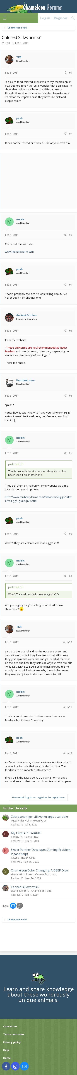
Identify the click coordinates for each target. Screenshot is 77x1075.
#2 (70, 134)
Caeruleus (16, 837)
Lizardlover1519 (20, 890)
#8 (70, 534)
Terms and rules (13, 1034)
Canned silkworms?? (25, 887)
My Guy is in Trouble (25, 833)
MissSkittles (18, 820)
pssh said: (14, 464)
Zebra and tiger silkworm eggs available (39, 816)
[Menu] (5, 18)
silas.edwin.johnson (22, 874)
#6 (70, 395)
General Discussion (46, 874)
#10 (70, 642)
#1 (70, 72)
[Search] (73, 18)
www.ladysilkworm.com (19, 251)
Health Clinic (31, 837)
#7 (70, 453)
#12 (70, 753)
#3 (70, 235)
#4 (70, 284)
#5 (70, 330)
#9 (70, 576)
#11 (70, 707)
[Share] (65, 72)
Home (7, 1058)
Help (6, 1050)
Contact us (10, 1026)
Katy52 (15, 857)
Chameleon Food (37, 820)
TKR (7, 43)
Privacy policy (12, 1042)
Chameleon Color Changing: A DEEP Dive (39, 870)
